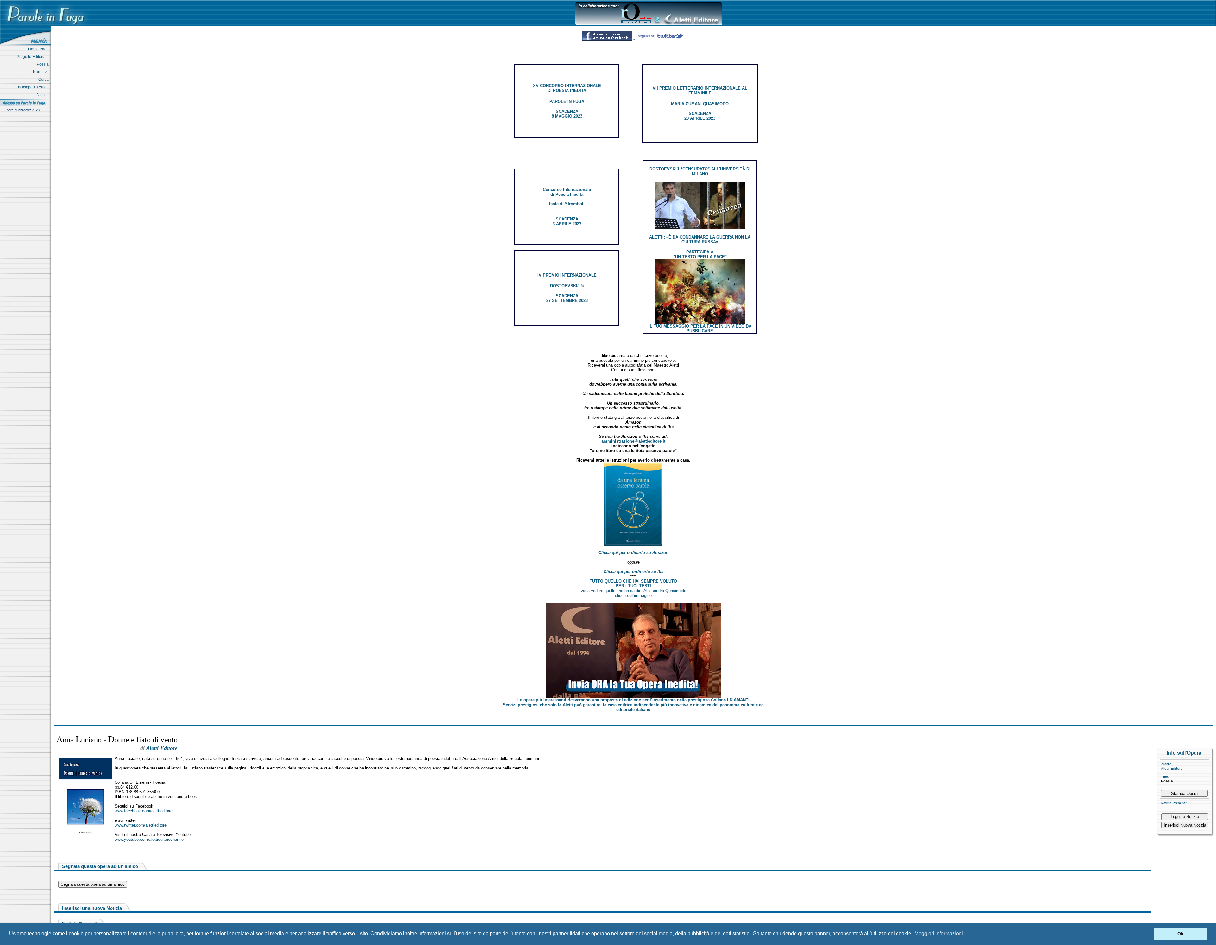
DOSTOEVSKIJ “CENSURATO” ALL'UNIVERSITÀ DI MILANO (699, 171)
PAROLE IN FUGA (566, 101)
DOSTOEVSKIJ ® (567, 286)
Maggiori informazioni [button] (939, 933)
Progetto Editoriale (34, 56)
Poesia (44, 64)
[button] (1147, 933)
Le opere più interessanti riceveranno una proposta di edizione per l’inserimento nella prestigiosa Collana (633, 700)
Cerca (44, 79)
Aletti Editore (1172, 768)
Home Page (39, 49)
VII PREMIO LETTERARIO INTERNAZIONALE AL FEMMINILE (700, 90)
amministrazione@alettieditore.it (633, 441)
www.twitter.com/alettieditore (141, 825)
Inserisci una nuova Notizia (92, 908)
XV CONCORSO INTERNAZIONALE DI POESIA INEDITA (567, 88)
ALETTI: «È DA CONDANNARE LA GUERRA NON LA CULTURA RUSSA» (699, 239)
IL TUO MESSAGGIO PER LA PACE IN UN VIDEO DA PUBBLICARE (700, 328)
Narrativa (42, 72)
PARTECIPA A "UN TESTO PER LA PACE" (700, 254)
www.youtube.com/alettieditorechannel (150, 839)
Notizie (44, 95)
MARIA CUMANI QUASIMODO (700, 103)
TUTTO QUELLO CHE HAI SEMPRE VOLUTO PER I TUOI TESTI (633, 583)
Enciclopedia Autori (33, 87)
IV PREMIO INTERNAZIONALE (567, 275)
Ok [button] (1180, 933)
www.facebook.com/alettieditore (144, 810)
